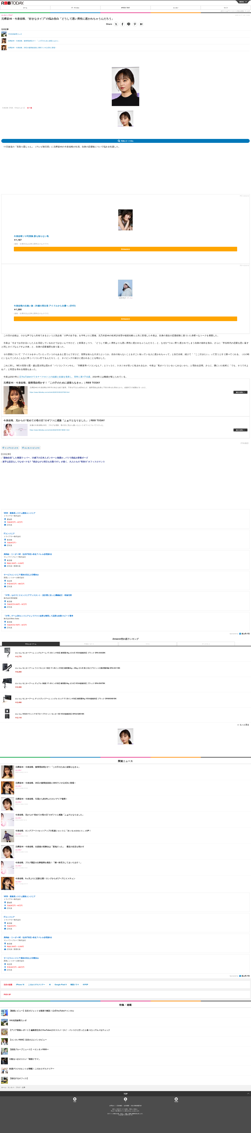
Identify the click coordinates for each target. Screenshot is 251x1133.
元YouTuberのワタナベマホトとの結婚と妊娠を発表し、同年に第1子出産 (54, 376)
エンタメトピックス (32, 448)
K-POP (85, 984)
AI (50, 984)
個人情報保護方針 (136, 1105)
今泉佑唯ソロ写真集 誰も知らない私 (31, 236)
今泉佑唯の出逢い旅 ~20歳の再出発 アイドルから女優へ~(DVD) (45, 305)
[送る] (128, 24)
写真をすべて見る (127, 141)
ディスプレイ (206, 644)
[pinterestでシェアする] (134, 24)
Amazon (125, 249)
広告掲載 (119, 1105)
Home (74, 1101)
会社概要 (126, 1105)
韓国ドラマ (74, 984)
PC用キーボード (89, 644)
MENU (241, 2)
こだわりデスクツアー (36, 984)
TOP (125, 1093)
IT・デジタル (75, 7)
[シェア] (122, 24)
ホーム (25, 7)
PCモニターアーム (30, 644)
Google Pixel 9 (61, 984)
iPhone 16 (20, 984)
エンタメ (175, 7)
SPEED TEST (125, 7)
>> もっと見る (243, 724)
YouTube (176, 1101)
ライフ (226, 7)
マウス (148, 644)
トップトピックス (11, 448)
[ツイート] (116, 24)
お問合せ (112, 1105)
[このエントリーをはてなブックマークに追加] (141, 24)
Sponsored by (234, 634)
